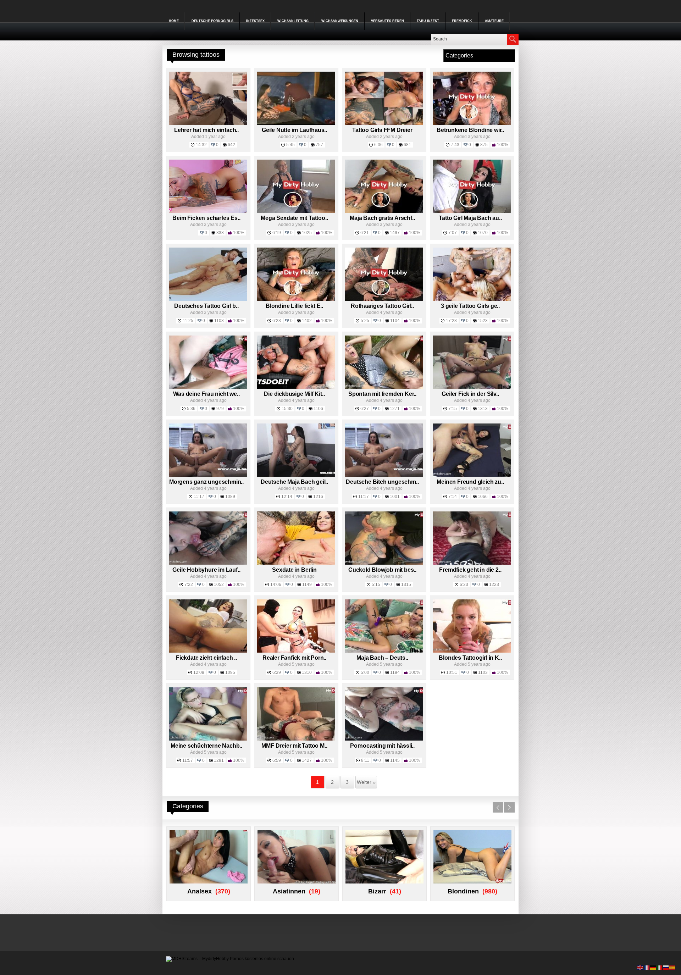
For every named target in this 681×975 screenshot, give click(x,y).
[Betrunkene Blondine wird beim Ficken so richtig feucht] (472, 123)
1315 (406, 584)
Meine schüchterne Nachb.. (206, 746)
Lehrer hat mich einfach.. (206, 130)
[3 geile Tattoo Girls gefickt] (472, 299)
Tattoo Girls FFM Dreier (382, 130)
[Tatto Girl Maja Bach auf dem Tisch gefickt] (472, 211)
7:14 (452, 496)
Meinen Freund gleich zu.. (470, 482)
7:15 (452, 408)
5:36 (191, 408)
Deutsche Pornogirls (212, 21)
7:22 (188, 584)
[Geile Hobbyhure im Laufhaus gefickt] (208, 563)
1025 (307, 232)
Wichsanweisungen (339, 21)
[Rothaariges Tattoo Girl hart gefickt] (384, 299)
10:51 (451, 672)
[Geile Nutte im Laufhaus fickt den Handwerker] (296, 123)
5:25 (365, 320)
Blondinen (463, 891)
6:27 (364, 408)
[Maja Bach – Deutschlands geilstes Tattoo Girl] (384, 651)
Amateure (494, 21)
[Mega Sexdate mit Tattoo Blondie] (296, 211)
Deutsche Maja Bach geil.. (294, 482)
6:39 (276, 672)
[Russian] (666, 967)
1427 (307, 760)
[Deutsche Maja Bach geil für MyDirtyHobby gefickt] (296, 475)
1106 (318, 408)
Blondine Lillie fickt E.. (294, 306)
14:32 (201, 144)
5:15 (376, 584)
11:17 (199, 496)
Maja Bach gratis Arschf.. (382, 218)
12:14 (286, 496)
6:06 (378, 144)
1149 (307, 584)
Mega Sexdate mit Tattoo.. (294, 218)
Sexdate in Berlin (294, 570)
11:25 (188, 320)
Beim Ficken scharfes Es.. (206, 218)
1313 (483, 408)
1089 (230, 496)
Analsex (199, 891)
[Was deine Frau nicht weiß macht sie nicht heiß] (208, 387)
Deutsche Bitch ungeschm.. (382, 482)
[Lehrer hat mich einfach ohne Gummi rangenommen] (208, 123)
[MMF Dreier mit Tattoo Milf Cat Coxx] (296, 739)
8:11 (365, 760)
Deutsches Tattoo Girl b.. (206, 306)
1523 (483, 320)
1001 (395, 496)
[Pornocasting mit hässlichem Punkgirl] (384, 739)
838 (220, 232)
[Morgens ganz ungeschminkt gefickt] (208, 475)
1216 (318, 496)
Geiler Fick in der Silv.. (470, 394)
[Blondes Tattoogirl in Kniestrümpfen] (472, 651)
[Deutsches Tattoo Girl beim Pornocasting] (208, 299)
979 (220, 408)
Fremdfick (462, 21)
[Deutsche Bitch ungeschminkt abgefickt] (384, 475)
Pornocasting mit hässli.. (382, 746)
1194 (395, 672)
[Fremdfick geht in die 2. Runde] (472, 563)
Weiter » (366, 782)
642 (231, 144)
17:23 (451, 320)
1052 (219, 584)
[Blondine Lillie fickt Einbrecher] (296, 299)
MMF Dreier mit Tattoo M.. (294, 746)
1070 (483, 232)
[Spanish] (672, 967)
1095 (230, 672)
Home (174, 21)
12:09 (198, 672)
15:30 (287, 408)
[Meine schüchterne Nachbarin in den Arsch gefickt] (208, 739)
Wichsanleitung (293, 21)
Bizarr (377, 891)
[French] (647, 967)
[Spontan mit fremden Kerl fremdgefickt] (384, 387)
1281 (219, 760)
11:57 (187, 760)
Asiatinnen (289, 891)
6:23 (276, 320)
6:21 (364, 232)
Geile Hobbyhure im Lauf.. (206, 570)
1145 (395, 760)
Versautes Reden (387, 21)
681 (407, 144)
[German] (653, 967)
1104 (395, 320)
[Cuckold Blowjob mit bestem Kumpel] (384, 563)
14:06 (275, 584)
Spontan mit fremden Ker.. (382, 394)
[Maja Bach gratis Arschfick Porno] (384, 211)
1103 (219, 320)
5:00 (365, 672)
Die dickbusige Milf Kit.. (294, 394)
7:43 (455, 144)
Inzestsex (255, 21)
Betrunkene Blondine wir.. (470, 130)
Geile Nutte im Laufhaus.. (294, 130)
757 (319, 144)
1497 (395, 232)
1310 (307, 672)
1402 (307, 320)
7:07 (452, 232)
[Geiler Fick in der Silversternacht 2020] (472, 387)
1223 (494, 584)
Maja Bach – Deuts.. (382, 658)
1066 (483, 496)
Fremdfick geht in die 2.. (470, 570)
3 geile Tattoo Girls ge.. (470, 306)
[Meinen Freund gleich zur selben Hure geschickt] (472, 475)
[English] (640, 967)
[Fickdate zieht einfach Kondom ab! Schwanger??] (208, 651)
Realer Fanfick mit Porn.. (294, 658)
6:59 (276, 760)
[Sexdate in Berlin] (296, 563)
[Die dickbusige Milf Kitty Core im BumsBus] (296, 387)
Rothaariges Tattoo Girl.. (382, 306)
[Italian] (660, 967)
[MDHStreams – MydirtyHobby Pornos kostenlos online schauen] (230, 958)
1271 (395, 408)
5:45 (290, 144)
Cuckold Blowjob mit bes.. (382, 570)
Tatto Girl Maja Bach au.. (470, 218)
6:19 (276, 232)
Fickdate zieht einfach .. (206, 658)
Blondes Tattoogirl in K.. (470, 658)
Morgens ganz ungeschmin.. (206, 482)
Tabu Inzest (428, 21)
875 (484, 144)
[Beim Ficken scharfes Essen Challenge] (208, 211)
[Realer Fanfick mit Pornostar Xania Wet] (296, 651)
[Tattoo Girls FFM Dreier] (384, 123)
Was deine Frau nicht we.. (206, 394)
